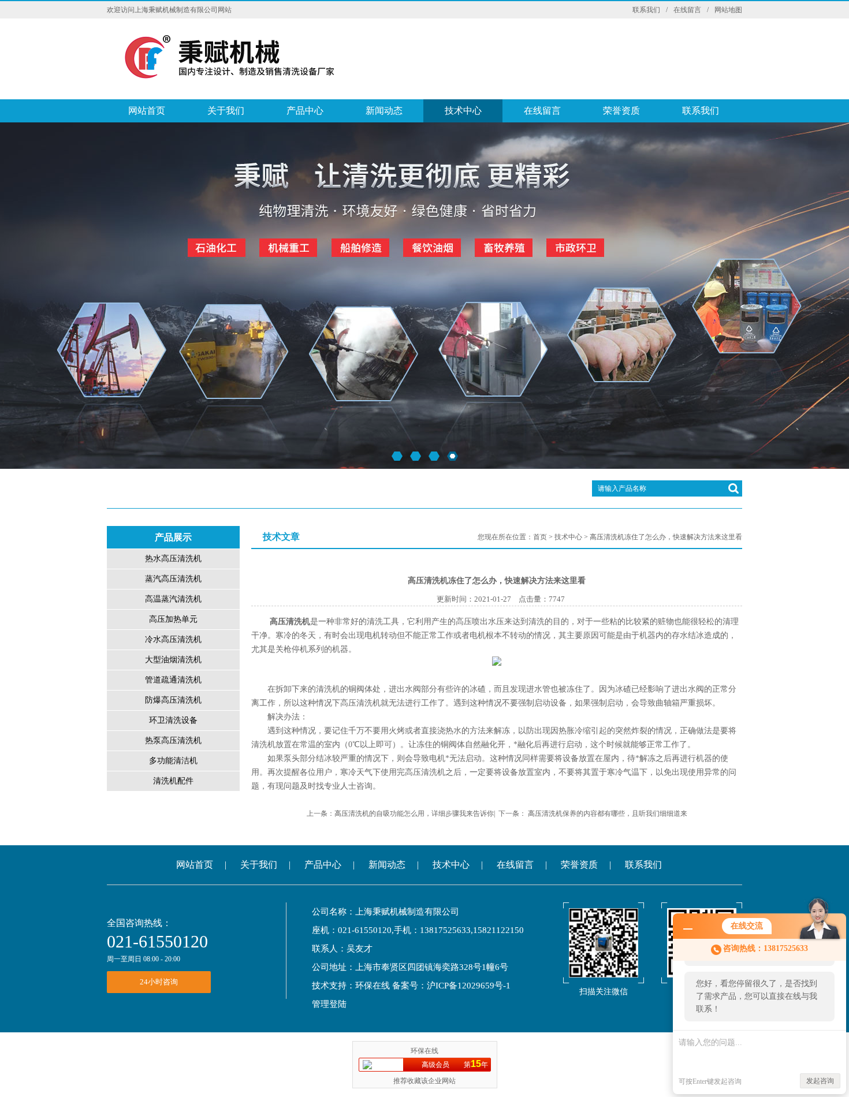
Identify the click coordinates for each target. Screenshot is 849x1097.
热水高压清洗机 (173, 558)
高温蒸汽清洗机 (173, 599)
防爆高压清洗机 (173, 700)
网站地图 (728, 10)
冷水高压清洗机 (173, 639)
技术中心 (463, 110)
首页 (540, 537)
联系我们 (646, 10)
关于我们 (225, 110)
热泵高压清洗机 (173, 740)
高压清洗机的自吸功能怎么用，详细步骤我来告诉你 (414, 813)
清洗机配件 (173, 781)
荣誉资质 (621, 110)
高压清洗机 (290, 621)
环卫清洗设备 (173, 720)
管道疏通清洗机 (173, 680)
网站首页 (146, 110)
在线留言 (687, 10)
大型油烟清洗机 (173, 659)
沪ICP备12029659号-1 (469, 985)
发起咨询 (820, 1081)
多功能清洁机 (173, 760)
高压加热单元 (173, 619)
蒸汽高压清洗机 (173, 578)
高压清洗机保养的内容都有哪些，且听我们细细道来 (607, 813)
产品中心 (304, 110)
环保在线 (372, 985)
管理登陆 (329, 1004)
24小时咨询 (159, 981)
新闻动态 (384, 110)
